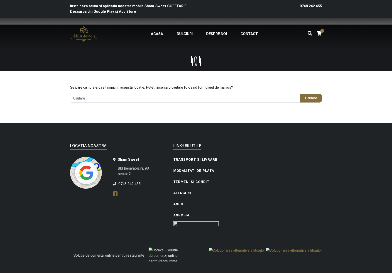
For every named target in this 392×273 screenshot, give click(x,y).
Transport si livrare (195, 160)
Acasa (157, 34)
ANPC (178, 204)
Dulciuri (185, 34)
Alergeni (182, 193)
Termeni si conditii (192, 182)
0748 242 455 (311, 6)
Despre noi (216, 34)
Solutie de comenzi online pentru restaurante (109, 255)
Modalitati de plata (193, 171)
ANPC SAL (182, 215)
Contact (249, 34)
